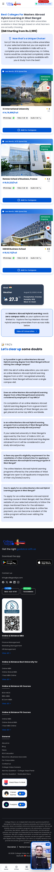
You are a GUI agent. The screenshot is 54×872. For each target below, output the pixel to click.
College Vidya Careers (11, 767)
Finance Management (11, 642)
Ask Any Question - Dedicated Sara (16, 774)
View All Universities (25, 331)
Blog (4, 746)
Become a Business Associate (14, 757)
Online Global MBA (9, 672)
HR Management (9, 649)
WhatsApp (7, 118)
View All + (6, 653)
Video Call (21, 118)
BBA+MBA (6, 696)
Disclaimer (11, 847)
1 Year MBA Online (9, 675)
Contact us (6, 764)
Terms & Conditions (27, 847)
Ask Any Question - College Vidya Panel (18, 770)
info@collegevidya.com (12, 577)
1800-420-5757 (10, 591)
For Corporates (8, 760)
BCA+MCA (6, 693)
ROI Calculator (8, 753)
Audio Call (34, 118)
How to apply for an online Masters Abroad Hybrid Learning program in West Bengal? (27, 489)
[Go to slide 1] (21, 104)
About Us (5, 743)
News (4, 750)
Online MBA (6, 668)
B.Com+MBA (7, 699)
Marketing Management (12, 645)
